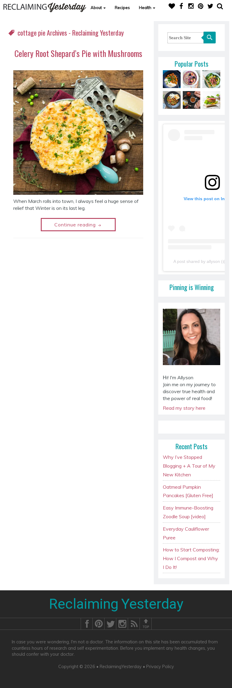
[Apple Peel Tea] (192, 99)
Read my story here (184, 408)
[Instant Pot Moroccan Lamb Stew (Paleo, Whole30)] (172, 79)
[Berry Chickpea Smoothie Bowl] (192, 79)
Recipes (122, 7)
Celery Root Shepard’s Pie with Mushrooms (78, 53)
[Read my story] (191, 339)
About (97, 7)
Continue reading (75, 225)
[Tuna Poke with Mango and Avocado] (211, 79)
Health (145, 7)
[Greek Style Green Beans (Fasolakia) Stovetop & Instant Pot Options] (172, 99)
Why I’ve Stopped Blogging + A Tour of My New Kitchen (189, 466)
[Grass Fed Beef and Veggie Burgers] (211, 99)
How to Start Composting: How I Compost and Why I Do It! (191, 558)
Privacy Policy (160, 666)
